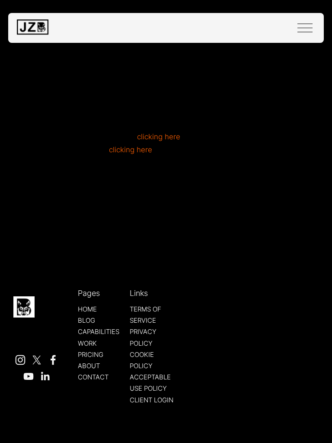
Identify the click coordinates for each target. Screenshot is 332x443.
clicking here (158, 136)
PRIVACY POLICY (143, 337)
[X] (37, 360)
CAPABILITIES (98, 332)
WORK (87, 343)
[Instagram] (20, 360)
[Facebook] (53, 360)
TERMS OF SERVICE (145, 314)
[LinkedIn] (45, 376)
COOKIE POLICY (142, 360)
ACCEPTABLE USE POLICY (150, 382)
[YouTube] (28, 376)
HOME (87, 309)
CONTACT (93, 377)
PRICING (90, 355)
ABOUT (89, 366)
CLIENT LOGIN (151, 400)
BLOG (86, 320)
